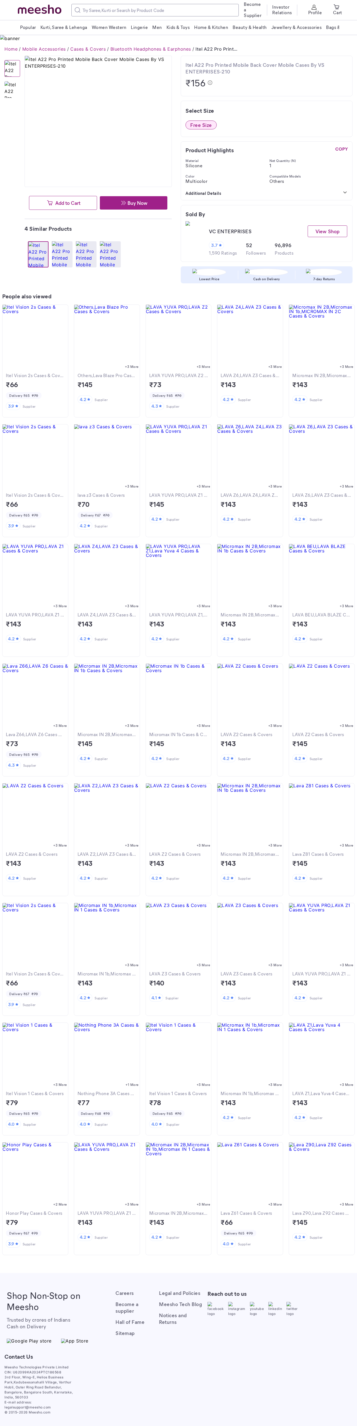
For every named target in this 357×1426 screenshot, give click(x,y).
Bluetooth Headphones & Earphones (150, 49)
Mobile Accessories (44, 49)
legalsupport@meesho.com (27, 1407)
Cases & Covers (88, 49)
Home (11, 49)
